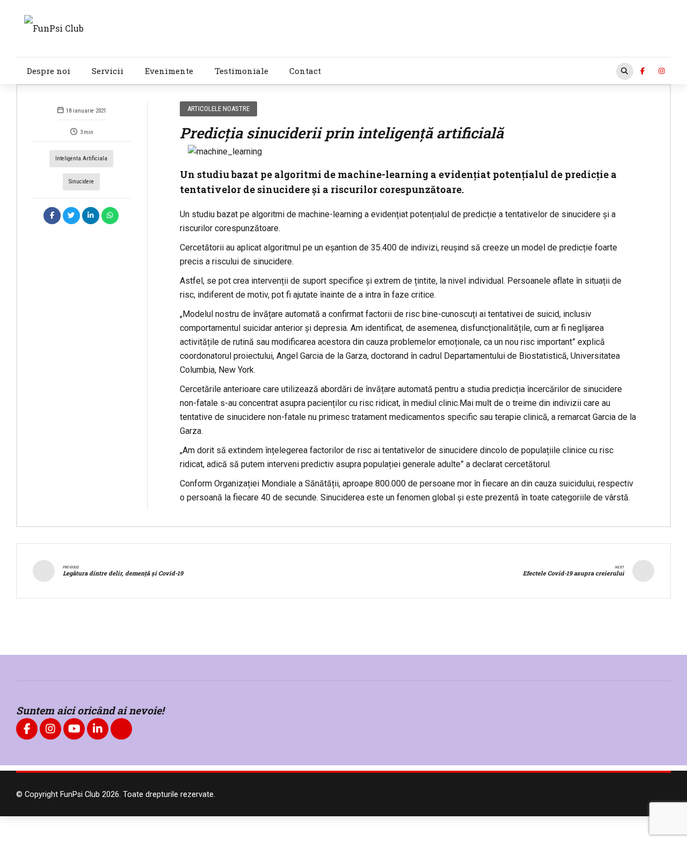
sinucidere (81, 181)
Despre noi (48, 70)
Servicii (107, 70)
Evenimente (169, 70)
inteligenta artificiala (81, 158)
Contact (305, 70)
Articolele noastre (218, 109)
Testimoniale (241, 70)
